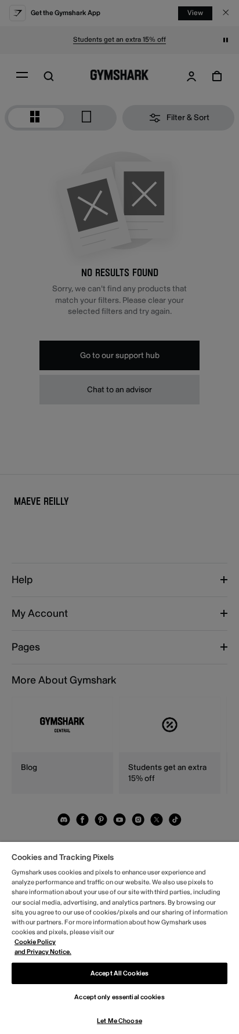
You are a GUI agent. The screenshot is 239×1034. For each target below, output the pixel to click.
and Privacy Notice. (43, 952)
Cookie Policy (35, 942)
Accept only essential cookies (119, 997)
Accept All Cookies (119, 973)
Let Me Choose (119, 1021)
